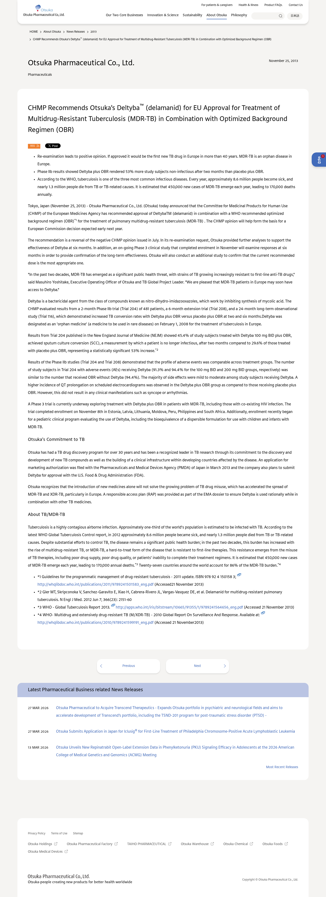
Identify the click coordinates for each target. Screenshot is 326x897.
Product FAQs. (273, 5)
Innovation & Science (163, 15)
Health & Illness (248, 5)
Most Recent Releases (282, 767)
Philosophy (239, 15)
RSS (32, 146)
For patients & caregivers (216, 5)
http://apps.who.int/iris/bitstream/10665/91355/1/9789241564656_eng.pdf (179, 608)
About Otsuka (216, 15)
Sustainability (192, 15)
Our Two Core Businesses (124, 15)
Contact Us (296, 5)
